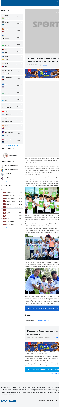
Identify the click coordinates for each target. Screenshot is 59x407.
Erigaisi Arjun (8, 215)
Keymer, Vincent (9, 204)
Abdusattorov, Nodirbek (11, 207)
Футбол (45, 65)
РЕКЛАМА (50, 400)
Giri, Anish (7, 213)
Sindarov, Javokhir (9, 201)
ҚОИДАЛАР (42, 400)
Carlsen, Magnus (9, 192)
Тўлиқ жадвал (10, 182)
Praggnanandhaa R (10, 221)
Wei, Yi (6, 218)
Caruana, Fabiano (9, 198)
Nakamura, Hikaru (9, 195)
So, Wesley (8, 210)
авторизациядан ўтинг (43, 320)
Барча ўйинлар (10, 145)
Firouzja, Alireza (9, 224)
